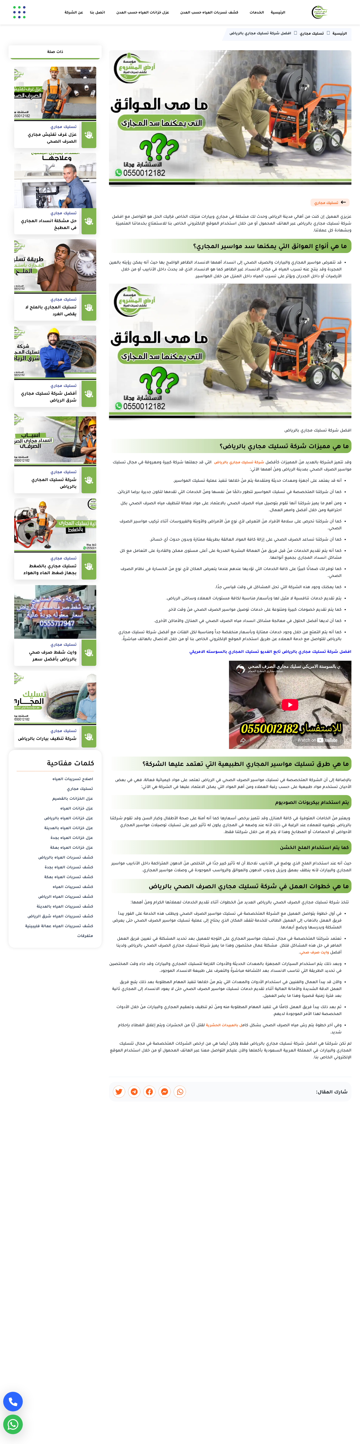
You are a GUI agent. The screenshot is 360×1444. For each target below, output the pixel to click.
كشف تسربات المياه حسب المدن (209, 12)
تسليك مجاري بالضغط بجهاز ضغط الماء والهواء (50, 569)
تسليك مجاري (326, 203)
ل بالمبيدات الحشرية (224, 1025)
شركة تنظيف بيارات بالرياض (47, 738)
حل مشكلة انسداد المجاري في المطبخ (49, 224)
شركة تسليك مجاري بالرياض (239, 462)
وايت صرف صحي (314, 952)
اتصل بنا (97, 12)
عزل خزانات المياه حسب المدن (142, 12)
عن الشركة (74, 12)
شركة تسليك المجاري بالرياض (54, 483)
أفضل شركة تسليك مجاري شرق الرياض (49, 397)
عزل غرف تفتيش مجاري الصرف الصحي (52, 138)
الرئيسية (278, 12)
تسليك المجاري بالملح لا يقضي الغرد (51, 310)
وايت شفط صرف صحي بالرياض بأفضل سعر (53, 655)
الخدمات (257, 12)
